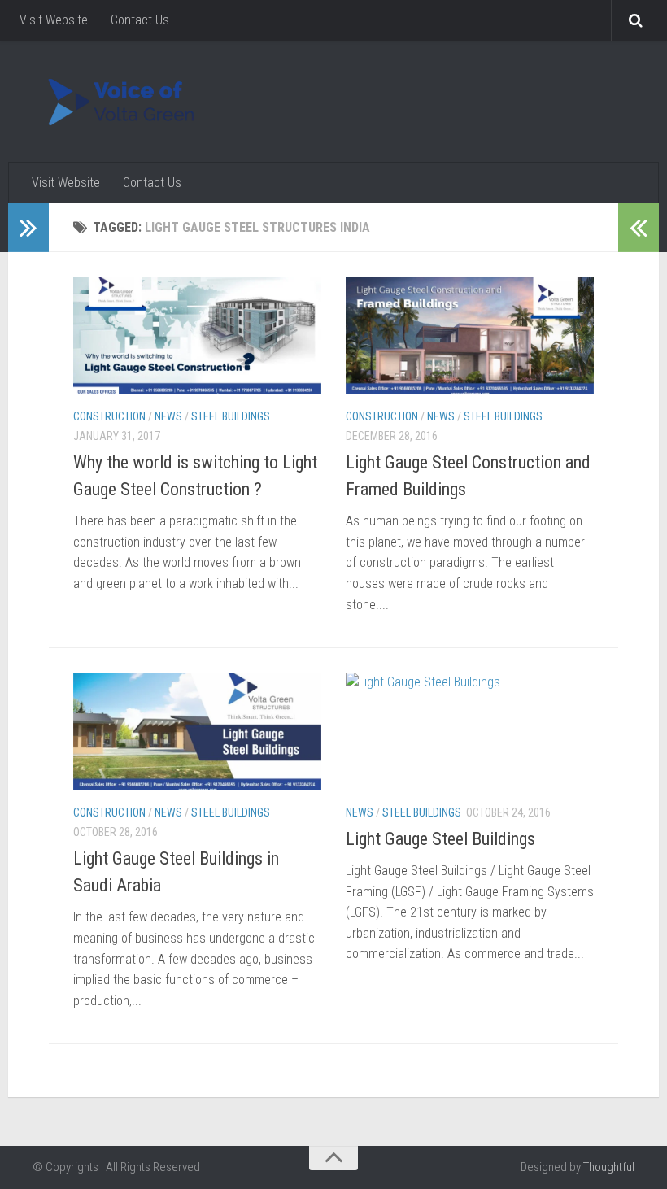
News (168, 416)
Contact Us (140, 20)
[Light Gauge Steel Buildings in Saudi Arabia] (197, 731)
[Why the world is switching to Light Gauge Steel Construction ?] (197, 335)
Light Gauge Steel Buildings (440, 839)
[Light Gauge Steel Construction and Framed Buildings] (470, 335)
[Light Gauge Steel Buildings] (470, 731)
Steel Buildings (230, 416)
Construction (109, 416)
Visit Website (54, 20)
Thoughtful (608, 1167)
